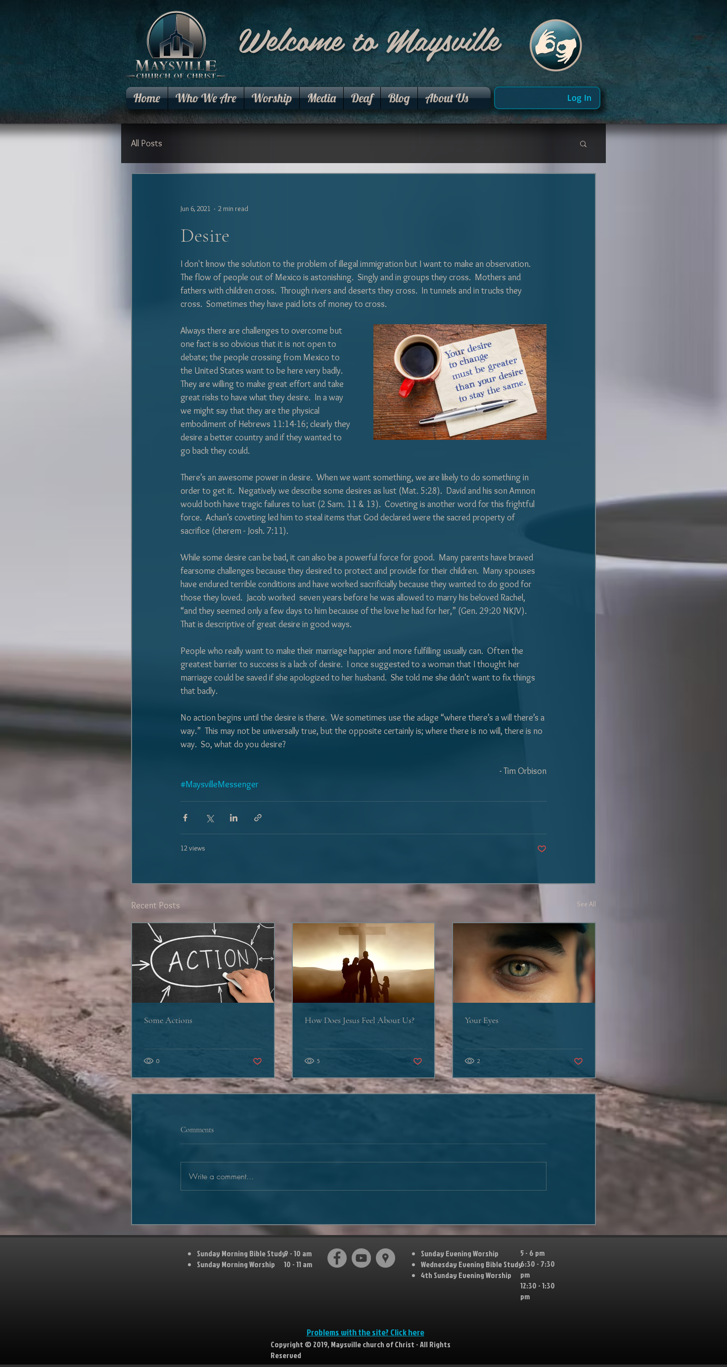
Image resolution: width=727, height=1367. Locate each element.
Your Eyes (482, 1020)
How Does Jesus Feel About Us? (359, 1020)
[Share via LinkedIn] (233, 817)
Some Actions (168, 1020)
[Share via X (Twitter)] (209, 817)
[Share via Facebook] (185, 817)
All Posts (146, 143)
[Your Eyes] (524, 963)
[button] (206, 98)
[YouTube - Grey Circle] (361, 1258)
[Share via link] (258, 817)
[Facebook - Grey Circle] (337, 1258)
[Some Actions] (203, 963)
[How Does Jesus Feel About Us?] (364, 963)
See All (586, 903)
